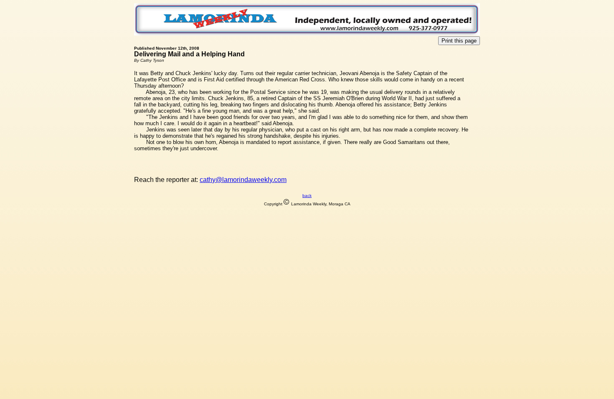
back (307, 195)
